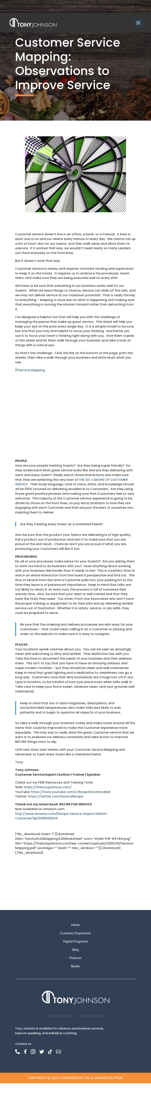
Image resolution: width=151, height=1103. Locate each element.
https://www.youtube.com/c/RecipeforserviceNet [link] (71, 792)
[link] (33, 22)
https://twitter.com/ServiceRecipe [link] (55, 796)
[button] (138, 22)
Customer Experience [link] (75, 933)
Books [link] (75, 966)
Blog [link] (75, 950)
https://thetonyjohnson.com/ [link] (48, 787)
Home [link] (75, 925)
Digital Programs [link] (75, 941)
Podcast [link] (75, 958)
